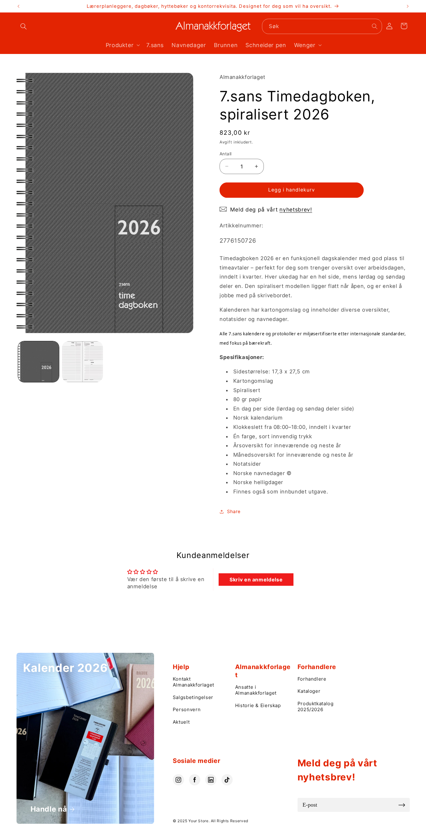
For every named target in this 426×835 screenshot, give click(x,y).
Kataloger (309, 691)
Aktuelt (181, 722)
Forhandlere (312, 679)
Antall (226, 153)
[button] (24, 26)
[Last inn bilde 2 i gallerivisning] (82, 361)
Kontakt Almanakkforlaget (193, 682)
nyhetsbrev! (295, 209)
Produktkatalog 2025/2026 (316, 707)
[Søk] (374, 26)
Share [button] (233, 511)
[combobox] (322, 26)
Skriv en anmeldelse (256, 579)
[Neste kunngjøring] (407, 6)
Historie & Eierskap (258, 705)
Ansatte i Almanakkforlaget (256, 690)
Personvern (187, 709)
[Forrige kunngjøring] (18, 6)
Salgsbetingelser (193, 697)
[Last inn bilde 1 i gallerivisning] (38, 361)
